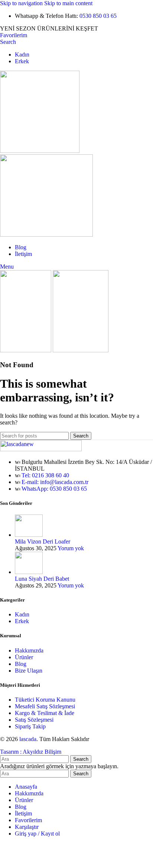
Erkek (22, 621)
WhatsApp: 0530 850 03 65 (54, 488)
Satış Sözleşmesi (34, 720)
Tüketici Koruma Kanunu (45, 699)
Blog (20, 664)
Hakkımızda (29, 650)
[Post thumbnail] (29, 535)
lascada (27, 739)
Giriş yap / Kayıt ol (37, 833)
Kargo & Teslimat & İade (44, 713)
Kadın (22, 614)
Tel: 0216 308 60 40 (45, 475)
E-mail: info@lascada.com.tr (55, 482)
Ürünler (24, 657)
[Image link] (41, 449)
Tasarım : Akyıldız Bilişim (30, 752)
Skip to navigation (22, 3)
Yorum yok (71, 548)
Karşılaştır (27, 827)
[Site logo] (39, 151)
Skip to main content (68, 3)
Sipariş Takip (30, 726)
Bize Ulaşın (28, 670)
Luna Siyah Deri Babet (42, 579)
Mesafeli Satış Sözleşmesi (45, 706)
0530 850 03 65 (98, 16)
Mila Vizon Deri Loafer (42, 541)
